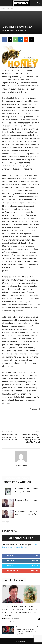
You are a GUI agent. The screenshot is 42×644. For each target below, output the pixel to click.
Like (36, 556)
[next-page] (7, 522)
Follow (35, 560)
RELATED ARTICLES (16, 477)
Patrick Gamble (9, 30)
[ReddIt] (26, 39)
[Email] (31, 39)
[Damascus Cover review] (8, 503)
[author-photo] (21, 462)
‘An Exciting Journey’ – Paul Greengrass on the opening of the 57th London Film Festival (31, 438)
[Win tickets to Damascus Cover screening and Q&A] (8, 514)
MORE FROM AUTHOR (17, 482)
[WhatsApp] (15, 39)
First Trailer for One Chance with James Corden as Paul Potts (10, 437)
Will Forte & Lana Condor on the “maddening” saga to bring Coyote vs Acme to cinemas (28, 629)
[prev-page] (3, 522)
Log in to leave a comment (21, 538)
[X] (10, 39)
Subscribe (34, 570)
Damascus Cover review (26, 500)
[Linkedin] (20, 39)
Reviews (10, 8)
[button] (4, 3)
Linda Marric (6, 618)
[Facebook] (4, 39)
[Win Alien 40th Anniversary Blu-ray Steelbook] (8, 491)
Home (3, 8)
